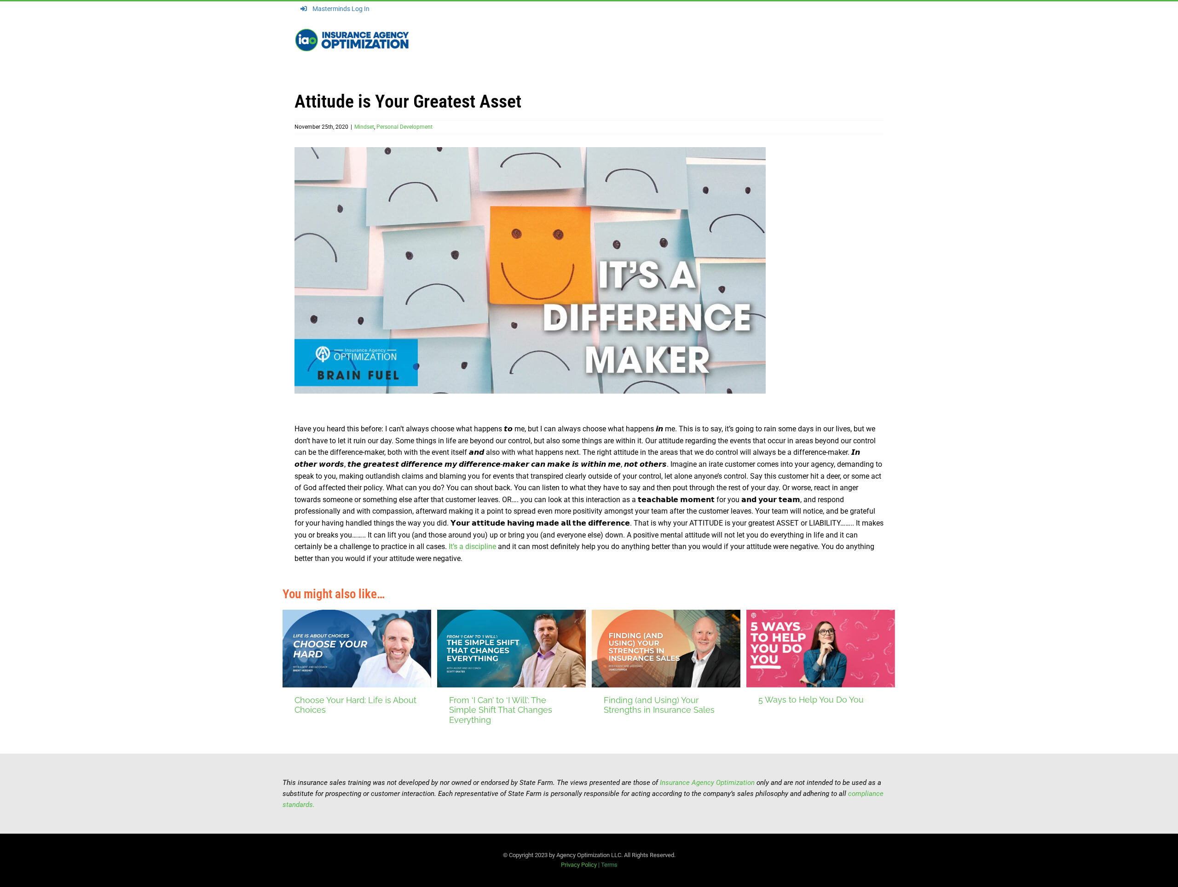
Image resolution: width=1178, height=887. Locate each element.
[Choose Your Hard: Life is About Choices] (357, 648)
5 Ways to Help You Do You (811, 699)
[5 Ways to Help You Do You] (820, 648)
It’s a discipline (471, 546)
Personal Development (404, 127)
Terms (609, 864)
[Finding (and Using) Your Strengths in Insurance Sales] (666, 648)
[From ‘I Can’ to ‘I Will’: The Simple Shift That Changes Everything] (511, 648)
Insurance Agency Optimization (707, 782)
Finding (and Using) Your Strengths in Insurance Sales (659, 705)
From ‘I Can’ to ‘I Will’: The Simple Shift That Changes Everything (500, 710)
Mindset (364, 127)
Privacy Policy (579, 864)
